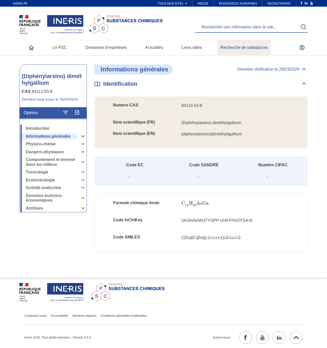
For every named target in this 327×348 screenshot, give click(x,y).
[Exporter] (77, 112)
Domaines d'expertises (106, 47)
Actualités (154, 47)
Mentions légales (84, 316)
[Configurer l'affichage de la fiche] (66, 112)
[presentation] (195, 203)
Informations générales (48, 136)
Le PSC (60, 47)
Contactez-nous (35, 316)
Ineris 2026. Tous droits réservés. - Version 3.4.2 (58, 337)
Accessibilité (59, 316)
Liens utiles (191, 47)
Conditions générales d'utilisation (124, 316)
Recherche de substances (244, 47)
